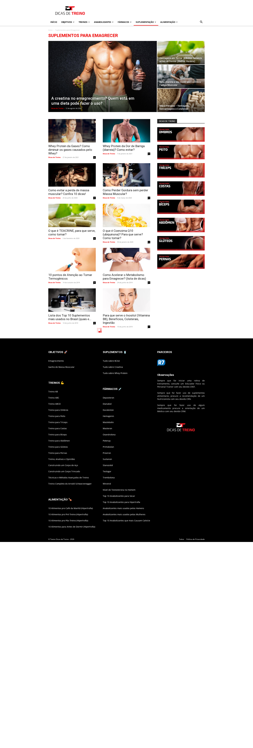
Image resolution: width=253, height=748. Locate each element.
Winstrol (107, 483)
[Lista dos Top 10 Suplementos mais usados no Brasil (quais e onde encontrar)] (72, 300)
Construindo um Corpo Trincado (64, 471)
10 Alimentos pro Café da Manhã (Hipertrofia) (70, 508)
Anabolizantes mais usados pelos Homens (123, 508)
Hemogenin (108, 416)
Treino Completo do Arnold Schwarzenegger (70, 483)
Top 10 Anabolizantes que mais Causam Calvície (126, 520)
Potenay (107, 440)
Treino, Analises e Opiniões (61, 459)
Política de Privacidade (195, 539)
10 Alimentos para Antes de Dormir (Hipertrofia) (71, 526)
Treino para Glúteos (58, 446)
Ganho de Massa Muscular (61, 367)
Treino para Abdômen (59, 440)
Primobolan (108, 446)
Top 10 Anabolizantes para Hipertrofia (121, 502)
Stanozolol (108, 465)
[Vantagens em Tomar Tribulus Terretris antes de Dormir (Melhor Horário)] (181, 52)
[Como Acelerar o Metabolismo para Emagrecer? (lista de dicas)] (126, 259)
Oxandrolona (109, 434)
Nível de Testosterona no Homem (119, 489)
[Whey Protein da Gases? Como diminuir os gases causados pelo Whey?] (72, 130)
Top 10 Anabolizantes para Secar (119, 496)
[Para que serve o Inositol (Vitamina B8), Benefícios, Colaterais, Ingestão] (126, 300)
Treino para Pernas (57, 453)
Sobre (181, 539)
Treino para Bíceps (57, 434)
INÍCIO (53, 22)
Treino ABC (53, 397)
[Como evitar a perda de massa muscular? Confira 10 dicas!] (72, 175)
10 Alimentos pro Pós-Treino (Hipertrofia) (68, 520)
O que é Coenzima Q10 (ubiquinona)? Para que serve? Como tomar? (123, 234)
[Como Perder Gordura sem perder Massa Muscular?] (126, 175)
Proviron (107, 453)
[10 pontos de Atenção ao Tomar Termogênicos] (72, 259)
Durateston (108, 410)
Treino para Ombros (58, 410)
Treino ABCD (54, 403)
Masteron (107, 428)
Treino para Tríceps (57, 422)
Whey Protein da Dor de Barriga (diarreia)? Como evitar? (124, 148)
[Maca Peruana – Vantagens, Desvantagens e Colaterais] (181, 100)
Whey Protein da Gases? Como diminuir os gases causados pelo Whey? (70, 149)
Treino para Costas (57, 428)
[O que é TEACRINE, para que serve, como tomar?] (72, 215)
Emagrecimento (56, 360)
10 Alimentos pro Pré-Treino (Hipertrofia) (68, 514)
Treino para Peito (56, 416)
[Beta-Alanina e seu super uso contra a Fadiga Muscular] (181, 76)
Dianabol (107, 403)
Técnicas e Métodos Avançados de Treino (68, 477)
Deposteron (108, 397)
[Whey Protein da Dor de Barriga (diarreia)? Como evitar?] (126, 130)
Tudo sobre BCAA (111, 360)
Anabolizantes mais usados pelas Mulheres (124, 514)
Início (50, 30)
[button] (201, 22)
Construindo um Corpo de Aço (63, 465)
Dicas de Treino (57, 108)
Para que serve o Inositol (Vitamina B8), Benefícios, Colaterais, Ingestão (126, 319)
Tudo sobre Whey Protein (115, 373)
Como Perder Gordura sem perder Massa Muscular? (125, 192)
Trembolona (109, 477)
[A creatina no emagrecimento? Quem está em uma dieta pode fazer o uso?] (102, 77)
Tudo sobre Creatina (113, 367)
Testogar (107, 471)
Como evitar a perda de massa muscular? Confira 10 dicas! (68, 192)
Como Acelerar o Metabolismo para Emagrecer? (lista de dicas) (124, 276)
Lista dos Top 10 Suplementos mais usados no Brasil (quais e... (69, 317)
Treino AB (53, 391)
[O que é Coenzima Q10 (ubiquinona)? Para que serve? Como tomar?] (126, 215)
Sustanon (107, 459)
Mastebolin (108, 422)
